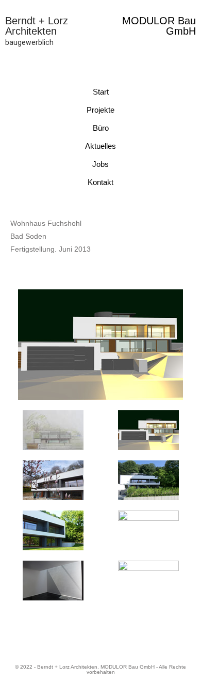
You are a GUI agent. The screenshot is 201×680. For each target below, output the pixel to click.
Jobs (100, 164)
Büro (101, 127)
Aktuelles (100, 146)
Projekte (100, 109)
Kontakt (100, 182)
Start (101, 91)
